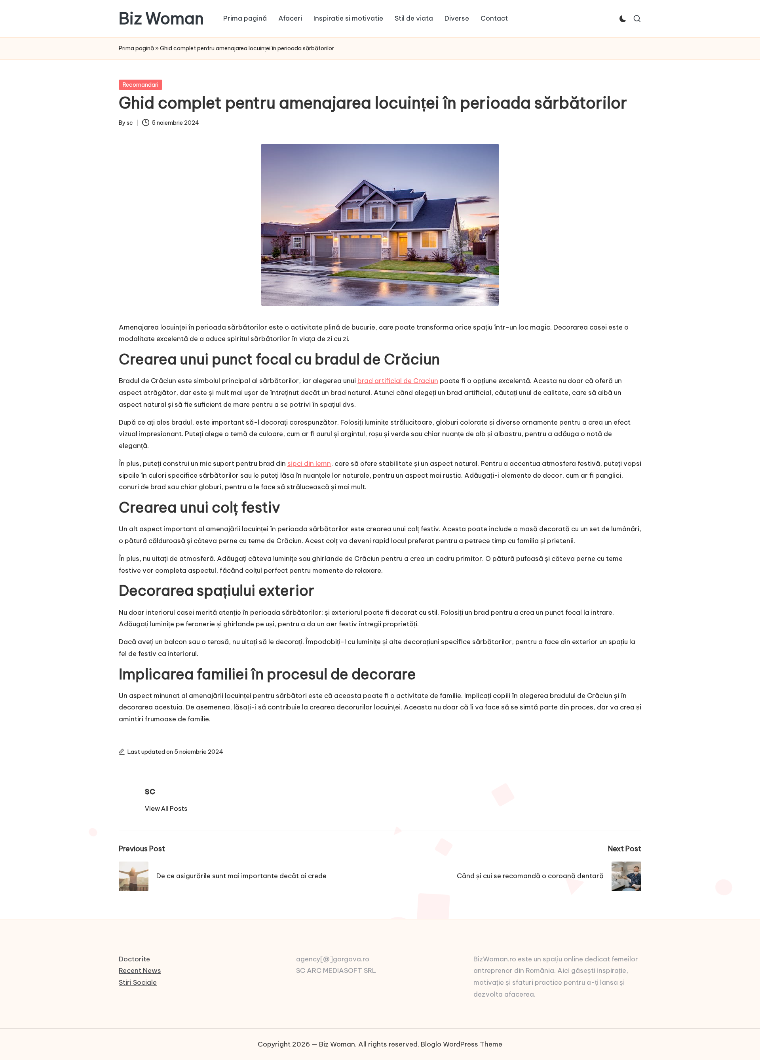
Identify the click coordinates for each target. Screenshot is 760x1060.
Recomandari (140, 84)
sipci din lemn (309, 463)
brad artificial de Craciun (397, 380)
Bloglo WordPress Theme (461, 1044)
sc (150, 791)
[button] (166, 808)
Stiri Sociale (138, 982)
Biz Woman (161, 18)
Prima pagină (136, 48)
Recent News (140, 970)
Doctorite (134, 959)
